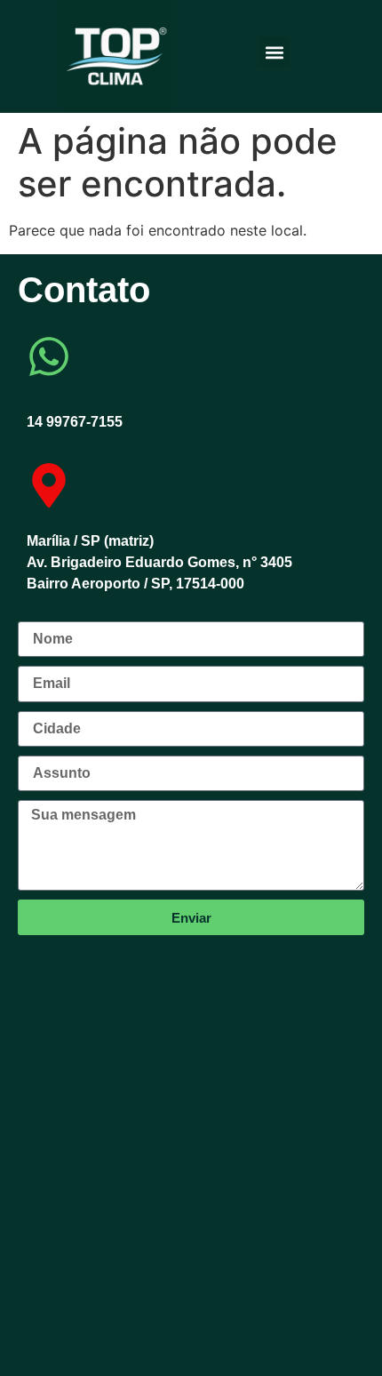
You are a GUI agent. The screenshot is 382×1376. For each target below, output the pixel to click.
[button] (274, 52)
